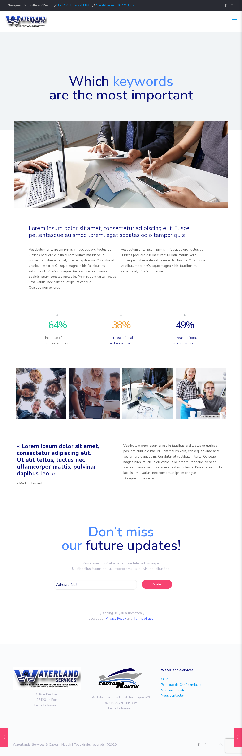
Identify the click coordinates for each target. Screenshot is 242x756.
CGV (164, 679)
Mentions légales (174, 690)
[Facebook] (225, 5)
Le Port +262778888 (73, 5)
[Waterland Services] (26, 21)
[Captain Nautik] (231, 5)
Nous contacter (172, 695)
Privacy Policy (116, 618)
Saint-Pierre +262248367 (115, 5)
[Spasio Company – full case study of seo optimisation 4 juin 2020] (238, 737)
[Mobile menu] (234, 21)
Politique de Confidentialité (181, 684)
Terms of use (143, 618)
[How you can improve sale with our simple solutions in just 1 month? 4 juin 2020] (4, 737)
